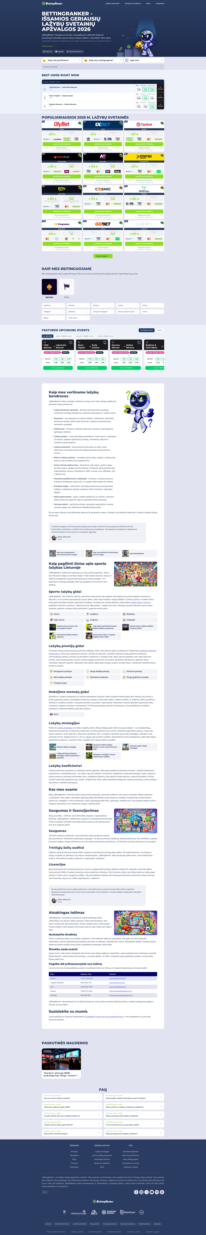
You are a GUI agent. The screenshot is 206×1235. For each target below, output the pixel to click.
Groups (159, 330)
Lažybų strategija (102, 1151)
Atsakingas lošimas (102, 1159)
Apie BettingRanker (131, 1151)
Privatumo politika (95, 1232)
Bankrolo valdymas (102, 1163)
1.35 (124, 362)
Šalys (74, 1159)
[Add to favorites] (44, 86)
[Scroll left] (42, 356)
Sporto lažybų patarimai (102, 1155)
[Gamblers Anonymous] (94, 1212)
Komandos (74, 1167)
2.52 (102, 359)
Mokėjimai (74, 1155)
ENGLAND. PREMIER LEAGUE (85, 336)
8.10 (136, 362)
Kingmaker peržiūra (62, 247)
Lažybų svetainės (112, 3)
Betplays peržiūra (144, 215)
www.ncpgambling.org (117, 987)
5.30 (130, 362)
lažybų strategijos (65, 728)
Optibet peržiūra (144, 148)
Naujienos (160, 3)
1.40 (124, 359)
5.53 (130, 359)
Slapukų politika (77, 1232)
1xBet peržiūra (103, 148)
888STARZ (48, 359)
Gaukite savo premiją (61, 144)
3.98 (62, 359)
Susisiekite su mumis (130, 1163)
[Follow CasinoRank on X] (146, 1192)
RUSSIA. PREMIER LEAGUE (64, 336)
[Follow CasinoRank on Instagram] (141, 1192)
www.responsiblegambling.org (120, 991)
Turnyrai (74, 1163)
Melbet (48, 362)
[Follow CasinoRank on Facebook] (136, 1192)
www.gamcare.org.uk (117, 983)
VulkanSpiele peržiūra (62, 180)
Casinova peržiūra (144, 247)
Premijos (74, 1151)
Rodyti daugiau (101, 256)
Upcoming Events (146, 330)
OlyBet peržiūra (61, 148)
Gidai (148, 3)
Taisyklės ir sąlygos (152, 1232)
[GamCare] (127, 1212)
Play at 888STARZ (58, 368)
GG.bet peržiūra (103, 247)
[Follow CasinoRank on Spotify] (157, 1192)
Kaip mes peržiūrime (130, 1155)
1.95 (55, 359)
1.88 (55, 362)
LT (44, 1192)
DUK (102, 1167)
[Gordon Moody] (109, 1212)
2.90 (89, 362)
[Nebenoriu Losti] (78, 1212)
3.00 (89, 359)
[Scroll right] (164, 356)
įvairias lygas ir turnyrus (141, 602)
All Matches (47, 336)
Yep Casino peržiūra (62, 215)
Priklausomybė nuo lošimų (56, 1232)
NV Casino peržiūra (103, 180)
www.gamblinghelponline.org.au (121, 995)
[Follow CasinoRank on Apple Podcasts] (162, 1192)
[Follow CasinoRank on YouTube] (152, 1192)
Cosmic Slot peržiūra (103, 215)
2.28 (158, 359)
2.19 (158, 362)
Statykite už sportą (132, 3)
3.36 (96, 362)
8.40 (136, 359)
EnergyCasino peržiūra (144, 180)
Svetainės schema (130, 1167)
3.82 (62, 362)
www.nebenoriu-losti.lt (117, 978)
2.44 (102, 362)
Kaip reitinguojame (130, 1159)
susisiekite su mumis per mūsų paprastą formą (104, 1017)
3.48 (96, 359)
